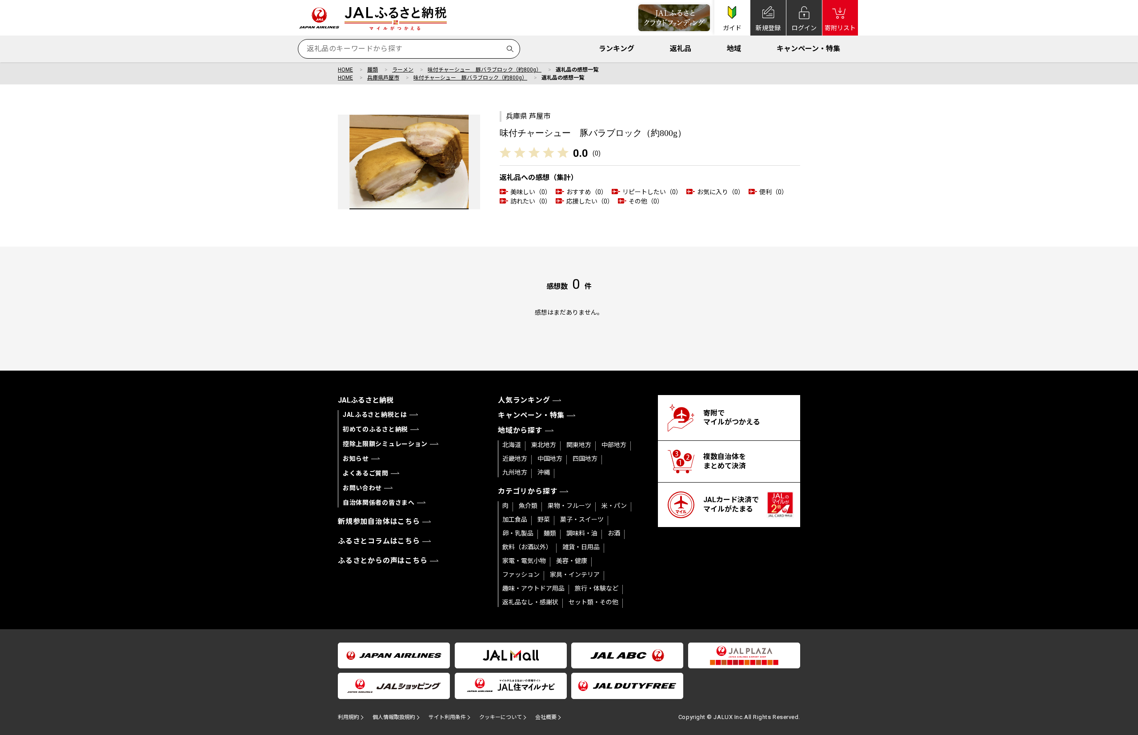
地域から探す (520, 430)
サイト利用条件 (447, 717)
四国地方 (585, 458)
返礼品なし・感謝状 (530, 602)
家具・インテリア (575, 574)
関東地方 (578, 444)
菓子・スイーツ (582, 519)
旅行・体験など (596, 588)
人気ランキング (524, 400)
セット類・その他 (593, 602)
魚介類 (528, 505)
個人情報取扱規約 (394, 717)
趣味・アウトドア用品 (533, 588)
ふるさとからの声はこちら (383, 560)
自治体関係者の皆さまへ (379, 502)
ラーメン (402, 70)
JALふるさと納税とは (375, 414)
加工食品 (514, 519)
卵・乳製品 (517, 533)
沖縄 (543, 472)
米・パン (614, 505)
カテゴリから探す (527, 491)
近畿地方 (514, 458)
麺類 (372, 70)
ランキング (616, 48)
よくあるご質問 (366, 473)
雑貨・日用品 (581, 547)
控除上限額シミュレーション (385, 443)
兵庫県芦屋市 (383, 78)
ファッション (521, 574)
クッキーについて (500, 717)
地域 (734, 48)
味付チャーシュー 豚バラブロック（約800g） (484, 70)
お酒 (614, 533)
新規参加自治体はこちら (379, 521)
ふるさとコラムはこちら (379, 541)
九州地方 (514, 472)
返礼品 (680, 48)
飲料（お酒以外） (527, 547)
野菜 (543, 519)
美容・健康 (571, 560)
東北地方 (543, 444)
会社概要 (546, 717)
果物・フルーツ (569, 505)
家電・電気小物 (524, 560)
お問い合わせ (362, 487)
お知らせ (356, 458)
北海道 (511, 444)
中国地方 (549, 458)
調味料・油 (581, 533)
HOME (345, 70)
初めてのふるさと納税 (375, 429)
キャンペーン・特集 (808, 48)
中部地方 (613, 444)
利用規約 (348, 717)
